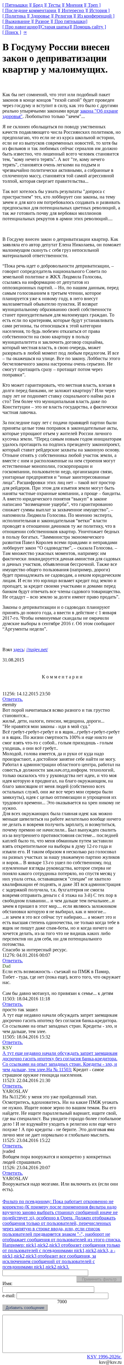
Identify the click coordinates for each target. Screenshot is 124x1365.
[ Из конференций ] (94, 15)
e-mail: (9, 1295)
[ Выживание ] (17, 21)
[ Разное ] (42, 21)
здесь (18, 649)
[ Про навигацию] (20, 26)
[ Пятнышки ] (16, 5)
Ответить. (12, 699)
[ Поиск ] (11, 32)
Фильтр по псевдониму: (27, 1201)
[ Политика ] (15, 15)
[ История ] (98, 10)
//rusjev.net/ (37, 649)
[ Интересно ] (73, 10)
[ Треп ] (93, 5)
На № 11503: (59, 1061)
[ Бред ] (37, 5)
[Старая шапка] (55, 26)
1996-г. (104, 1356)
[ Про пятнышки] (69, 21)
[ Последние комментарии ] (30, 10)
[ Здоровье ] (40, 15)
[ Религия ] (63, 15)
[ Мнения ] (74, 5)
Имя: (7, 1283)
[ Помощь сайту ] (88, 26)
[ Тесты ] (54, 5)
